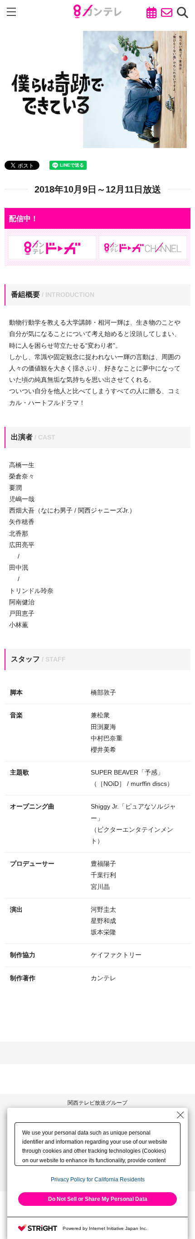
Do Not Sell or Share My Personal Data (97, 1199)
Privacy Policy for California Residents (98, 1179)
